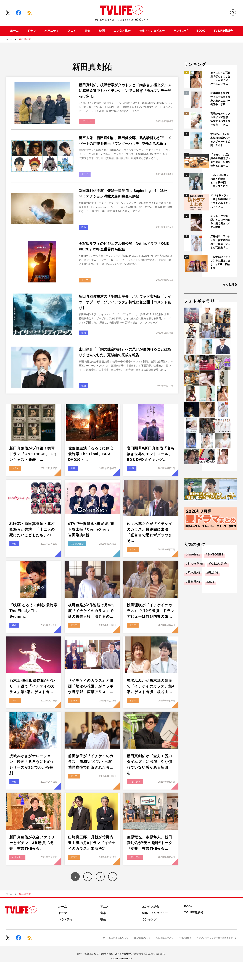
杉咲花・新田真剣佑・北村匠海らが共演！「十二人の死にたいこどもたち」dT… (32, 529)
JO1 (211, 581)
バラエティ (52, 30)
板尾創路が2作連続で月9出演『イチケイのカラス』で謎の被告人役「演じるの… (91, 610)
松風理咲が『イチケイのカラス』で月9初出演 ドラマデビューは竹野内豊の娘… (151, 610)
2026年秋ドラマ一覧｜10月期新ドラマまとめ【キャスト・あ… (220, 201)
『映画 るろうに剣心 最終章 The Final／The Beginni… (33, 610)
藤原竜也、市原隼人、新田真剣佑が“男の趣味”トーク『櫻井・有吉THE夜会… (150, 842)
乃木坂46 (193, 572)
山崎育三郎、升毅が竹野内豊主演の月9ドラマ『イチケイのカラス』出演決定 (92, 842)
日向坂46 (193, 581)
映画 (102, 30)
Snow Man (195, 563)
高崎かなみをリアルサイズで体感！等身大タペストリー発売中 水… (220, 119)
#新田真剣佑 (25, 39)
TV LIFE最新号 (223, 30)
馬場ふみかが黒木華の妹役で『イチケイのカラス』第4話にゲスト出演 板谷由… (151, 686)
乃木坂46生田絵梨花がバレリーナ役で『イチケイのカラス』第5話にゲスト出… (32, 686)
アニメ (72, 30)
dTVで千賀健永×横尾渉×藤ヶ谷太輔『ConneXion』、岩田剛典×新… (91, 529)
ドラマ (31, 30)
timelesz (193, 554)
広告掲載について (164, 938)
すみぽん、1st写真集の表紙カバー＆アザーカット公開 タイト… (220, 140)
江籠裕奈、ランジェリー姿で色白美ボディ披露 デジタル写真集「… (220, 242)
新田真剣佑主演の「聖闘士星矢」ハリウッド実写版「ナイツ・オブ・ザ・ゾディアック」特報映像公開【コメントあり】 (125, 302)
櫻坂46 (213, 572)
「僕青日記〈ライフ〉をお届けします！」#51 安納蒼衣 (220, 262)
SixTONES (215, 554)
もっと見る (230, 284)
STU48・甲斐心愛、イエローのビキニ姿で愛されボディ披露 (220, 221)
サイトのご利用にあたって (115, 938)
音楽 (87, 30)
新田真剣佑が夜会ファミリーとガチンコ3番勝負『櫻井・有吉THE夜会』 (32, 842)
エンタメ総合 (122, 30)
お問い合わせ (184, 938)
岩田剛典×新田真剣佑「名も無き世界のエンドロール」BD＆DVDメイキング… (151, 454)
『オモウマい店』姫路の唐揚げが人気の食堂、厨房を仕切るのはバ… (220, 160)
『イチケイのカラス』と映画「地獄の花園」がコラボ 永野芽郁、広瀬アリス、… (92, 686)
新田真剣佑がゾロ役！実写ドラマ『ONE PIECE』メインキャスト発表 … (33, 454)
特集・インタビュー (152, 30)
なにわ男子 (219, 563)
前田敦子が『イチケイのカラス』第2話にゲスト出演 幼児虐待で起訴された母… (92, 761)
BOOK (200, 30)
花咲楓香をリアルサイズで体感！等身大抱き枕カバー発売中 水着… (220, 99)
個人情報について (142, 938)
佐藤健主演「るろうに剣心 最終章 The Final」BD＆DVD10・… (92, 454)
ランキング (180, 30)
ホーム (14, 30)
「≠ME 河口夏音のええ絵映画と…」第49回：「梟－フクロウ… (220, 181)
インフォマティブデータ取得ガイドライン (217, 938)
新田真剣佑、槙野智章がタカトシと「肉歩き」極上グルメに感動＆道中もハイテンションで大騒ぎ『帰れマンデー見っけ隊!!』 (125, 90)
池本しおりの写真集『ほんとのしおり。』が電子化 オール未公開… (220, 78)
